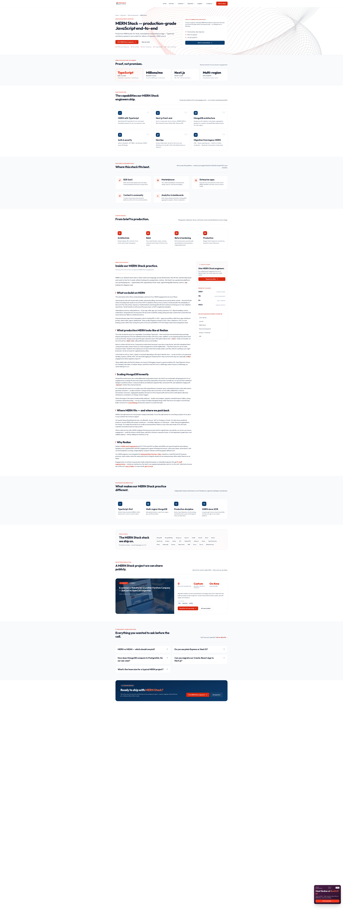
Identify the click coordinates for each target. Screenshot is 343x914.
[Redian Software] (121, 3)
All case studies (206, 608)
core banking (132, 403)
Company (209, 3)
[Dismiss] (339, 887)
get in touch (149, 466)
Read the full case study (187, 608)
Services (171, 3)
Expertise (190, 3)
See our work (146, 42)
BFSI (189, 356)
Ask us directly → (222, 637)
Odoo (159, 454)
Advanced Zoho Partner (149, 454)
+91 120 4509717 (192, 37)
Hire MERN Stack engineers (126, 42)
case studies (129, 466)
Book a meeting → (327, 901)
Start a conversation (204, 43)
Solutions (180, 3)
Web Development (133, 15)
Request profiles (211, 279)
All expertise (216, 695)
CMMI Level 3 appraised (129, 446)
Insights (199, 3)
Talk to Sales (222, 3)
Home (164, 3)
